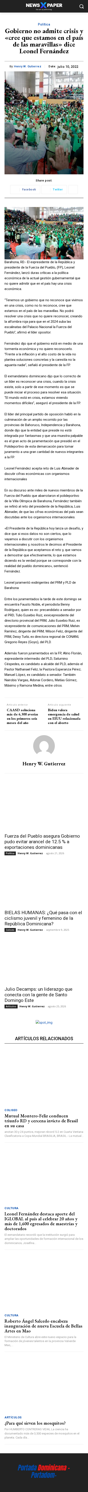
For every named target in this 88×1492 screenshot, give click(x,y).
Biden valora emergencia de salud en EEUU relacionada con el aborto (64, 716)
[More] (73, 189)
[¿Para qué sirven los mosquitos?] (44, 1385)
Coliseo (10, 929)
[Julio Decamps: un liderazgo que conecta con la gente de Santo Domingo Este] (44, 964)
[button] (81, 6)
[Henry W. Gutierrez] (44, 746)
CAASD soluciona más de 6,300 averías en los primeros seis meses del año (22, 716)
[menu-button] (8, 6)
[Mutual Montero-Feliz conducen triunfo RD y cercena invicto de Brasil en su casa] (44, 1077)
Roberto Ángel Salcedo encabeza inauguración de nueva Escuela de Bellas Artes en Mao (43, 1326)
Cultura (12, 1208)
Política (44, 24)
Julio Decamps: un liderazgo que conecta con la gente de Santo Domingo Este (38, 994)
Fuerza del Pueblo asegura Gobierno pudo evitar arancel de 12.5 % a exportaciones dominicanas (42, 841)
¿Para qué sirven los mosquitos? (35, 1423)
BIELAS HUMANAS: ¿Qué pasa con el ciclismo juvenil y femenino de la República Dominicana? (43, 918)
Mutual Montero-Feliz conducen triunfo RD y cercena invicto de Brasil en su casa (41, 1121)
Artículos (11, 1006)
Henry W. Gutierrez (27, 66)
